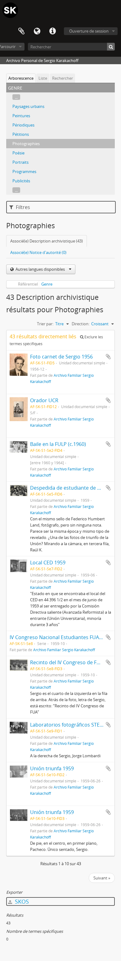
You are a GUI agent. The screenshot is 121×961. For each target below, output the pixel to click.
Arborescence (21, 78)
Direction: (80, 324)
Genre (46, 284)
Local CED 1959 (47, 562)
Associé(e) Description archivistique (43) (46, 241)
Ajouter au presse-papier (108, 357)
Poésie (18, 153)
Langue (37, 31)
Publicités (21, 181)
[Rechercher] (111, 47)
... (16, 97)
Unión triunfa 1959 (52, 768)
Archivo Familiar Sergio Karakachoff (64, 649)
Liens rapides (52, 31)
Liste (42, 78)
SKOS (21, 901)
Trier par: (45, 324)
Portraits (20, 162)
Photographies (26, 143)
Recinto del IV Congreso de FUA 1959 (73, 662)
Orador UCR (44, 400)
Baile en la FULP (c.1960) (58, 444)
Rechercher (62, 78)
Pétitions (20, 134)
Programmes (24, 171)
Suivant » (101, 878)
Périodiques (23, 125)
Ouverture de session (89, 31)
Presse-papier (21, 31)
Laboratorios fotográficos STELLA (69, 724)
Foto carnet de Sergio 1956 (61, 356)
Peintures (21, 115)
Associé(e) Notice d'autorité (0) (38, 252)
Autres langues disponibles (40, 269)
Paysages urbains (28, 106)
